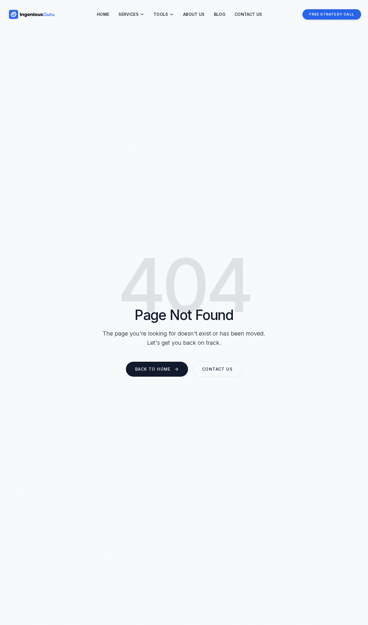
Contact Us (248, 14)
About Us (194, 14)
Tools (161, 14)
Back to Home (153, 369)
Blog (219, 14)
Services (128, 14)
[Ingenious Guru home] (31, 14)
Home (103, 14)
